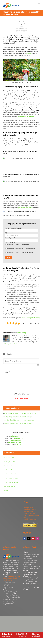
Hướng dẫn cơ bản (10, 462)
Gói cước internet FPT (15, 442)
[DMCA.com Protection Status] (29, 525)
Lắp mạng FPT (15, 436)
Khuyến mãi (8, 466)
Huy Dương (21, 333)
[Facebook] (24, 538)
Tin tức (6, 490)
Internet (29, 54)
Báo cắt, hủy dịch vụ (30, 509)
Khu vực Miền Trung (12, 478)
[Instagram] (37, 538)
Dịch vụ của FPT (9, 458)
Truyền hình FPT (15, 440)
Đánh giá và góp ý (29, 511)
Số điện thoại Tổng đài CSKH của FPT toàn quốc (18, 417)
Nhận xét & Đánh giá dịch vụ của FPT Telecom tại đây (20, 413)
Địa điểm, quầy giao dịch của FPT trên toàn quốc (18, 423)
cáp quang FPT (18, 438)
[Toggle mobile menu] (39, 3)
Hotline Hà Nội (7, 634)
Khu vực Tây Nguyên (12, 482)
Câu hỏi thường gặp (30, 519)
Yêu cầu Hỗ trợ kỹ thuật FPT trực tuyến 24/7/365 (19, 420)
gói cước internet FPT (25, 208)
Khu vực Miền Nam (12, 474)
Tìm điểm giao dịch (29, 513)
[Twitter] (28, 538)
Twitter (16, 344)
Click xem (35, 634)
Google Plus (8, 344)
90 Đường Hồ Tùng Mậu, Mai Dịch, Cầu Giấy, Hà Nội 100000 (11, 578)
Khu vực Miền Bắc (11, 470)
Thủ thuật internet (10, 486)
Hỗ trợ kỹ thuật (28, 507)
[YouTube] (33, 538)
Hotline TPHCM (21, 634)
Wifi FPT (20, 444)
